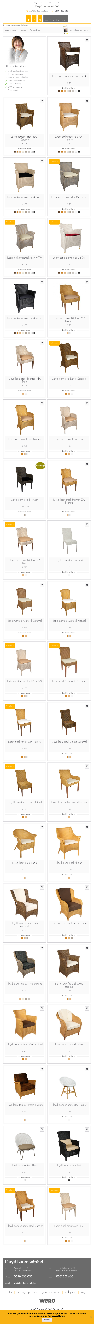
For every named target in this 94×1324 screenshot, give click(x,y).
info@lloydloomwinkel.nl (38, 11)
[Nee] (91, 1317)
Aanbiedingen (35, 30)
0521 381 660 (64, 1277)
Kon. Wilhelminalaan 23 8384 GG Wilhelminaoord (66, 1269)
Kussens (23, 30)
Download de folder (79, 30)
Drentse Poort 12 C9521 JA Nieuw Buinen (23, 1269)
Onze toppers (10, 30)
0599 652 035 (23, 1277)
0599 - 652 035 (61, 11)
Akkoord (47, 1320)
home (7, 25)
